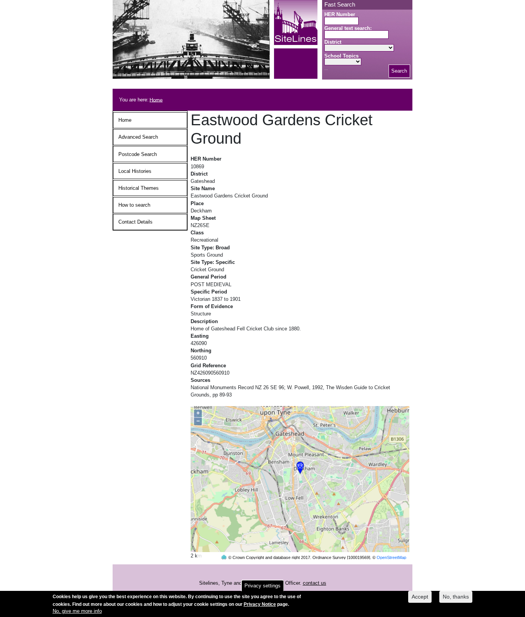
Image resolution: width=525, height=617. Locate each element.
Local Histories (134, 171)
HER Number (339, 14)
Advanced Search (138, 137)
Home (156, 100)
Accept (420, 597)
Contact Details (135, 222)
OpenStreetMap (391, 557)
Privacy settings (262, 586)
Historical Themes (138, 188)
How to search (134, 205)
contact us (314, 583)
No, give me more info (77, 611)
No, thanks (456, 597)
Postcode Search (137, 154)
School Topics (341, 56)
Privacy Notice (260, 604)
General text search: (348, 28)
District (332, 42)
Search (399, 71)
